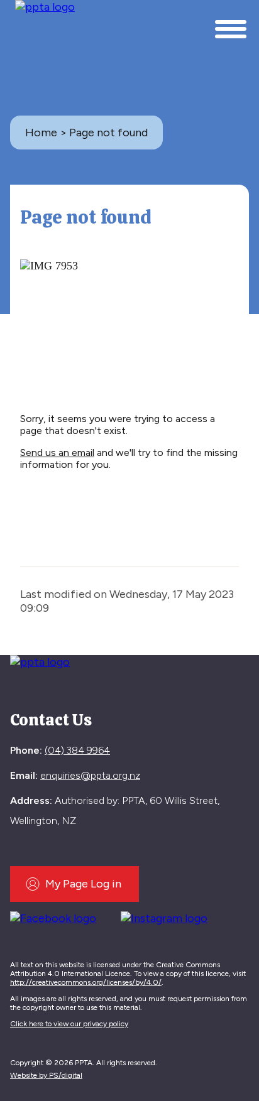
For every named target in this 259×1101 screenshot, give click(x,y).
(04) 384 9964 (77, 750)
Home (41, 132)
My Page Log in (83, 884)
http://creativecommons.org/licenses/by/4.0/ (86, 982)
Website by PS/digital (46, 1075)
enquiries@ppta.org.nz (90, 775)
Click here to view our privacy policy (69, 1023)
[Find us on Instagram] (169, 916)
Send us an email (57, 452)
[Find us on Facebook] (58, 916)
